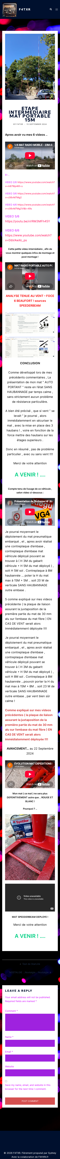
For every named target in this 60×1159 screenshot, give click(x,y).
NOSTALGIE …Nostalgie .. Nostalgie (28, 972)
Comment (11, 1010)
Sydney (52, 1152)
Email (9, 1051)
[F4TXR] (9, 9)
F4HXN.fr (43, 1156)
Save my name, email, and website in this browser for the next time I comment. (27, 1087)
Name (9, 1036)
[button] (51, 9)
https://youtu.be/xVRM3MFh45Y (27, 221)
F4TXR (25, 9)
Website (9, 1066)
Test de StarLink (31, 963)
